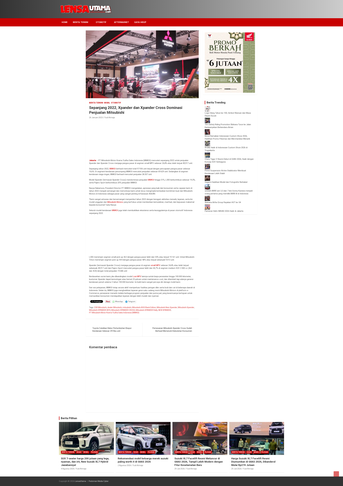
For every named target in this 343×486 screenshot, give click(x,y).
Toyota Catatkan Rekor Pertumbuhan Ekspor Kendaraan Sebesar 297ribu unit (112, 329)
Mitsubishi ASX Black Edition (144, 307)
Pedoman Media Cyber (99, 481)
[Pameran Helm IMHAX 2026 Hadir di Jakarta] (207, 205)
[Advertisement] (142, 139)
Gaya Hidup (140, 22)
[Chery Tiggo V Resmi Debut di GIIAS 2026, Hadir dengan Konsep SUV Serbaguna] (207, 153)
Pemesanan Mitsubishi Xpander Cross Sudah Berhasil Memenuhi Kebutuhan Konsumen (172, 329)
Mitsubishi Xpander (186, 307)
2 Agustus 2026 (124, 465)
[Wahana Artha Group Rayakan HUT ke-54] (207, 197)
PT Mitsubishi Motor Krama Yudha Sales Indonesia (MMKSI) (114, 313)
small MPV (155, 265)
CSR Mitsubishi (100, 307)
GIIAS (79, 452)
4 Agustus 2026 (67, 469)
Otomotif (101, 22)
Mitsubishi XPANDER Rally (147, 310)
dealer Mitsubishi (114, 307)
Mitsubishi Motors (115, 202)
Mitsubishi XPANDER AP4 (99, 310)
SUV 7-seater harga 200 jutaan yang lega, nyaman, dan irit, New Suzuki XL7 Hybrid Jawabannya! (85, 462)
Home (65, 22)
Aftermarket (121, 22)
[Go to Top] (336, 474)
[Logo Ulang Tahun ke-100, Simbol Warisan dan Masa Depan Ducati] (207, 107)
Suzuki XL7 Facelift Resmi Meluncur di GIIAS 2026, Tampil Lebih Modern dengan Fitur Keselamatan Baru (198, 462)
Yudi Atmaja (109, 117)
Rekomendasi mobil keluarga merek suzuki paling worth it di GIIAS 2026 (143, 460)
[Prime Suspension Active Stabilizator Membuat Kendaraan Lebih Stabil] (207, 165)
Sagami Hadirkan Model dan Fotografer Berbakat (226, 182)
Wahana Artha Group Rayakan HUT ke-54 (223, 202)
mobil (107, 103)
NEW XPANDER (164, 310)
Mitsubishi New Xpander (167, 307)
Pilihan (94, 452)
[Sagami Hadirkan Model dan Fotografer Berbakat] (207, 177)
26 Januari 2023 (96, 117)
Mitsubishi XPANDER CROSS (123, 310)
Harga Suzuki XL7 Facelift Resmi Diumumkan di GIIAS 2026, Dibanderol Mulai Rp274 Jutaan (253, 462)
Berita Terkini (80, 22)
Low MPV (136, 276)
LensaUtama (80, 481)
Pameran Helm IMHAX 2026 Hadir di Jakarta (224, 211)
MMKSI (112, 168)
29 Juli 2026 (179, 469)
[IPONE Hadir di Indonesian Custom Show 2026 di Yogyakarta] (207, 142)
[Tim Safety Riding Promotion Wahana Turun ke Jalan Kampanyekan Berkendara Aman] (207, 119)
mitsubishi (127, 307)
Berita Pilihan (69, 418)
